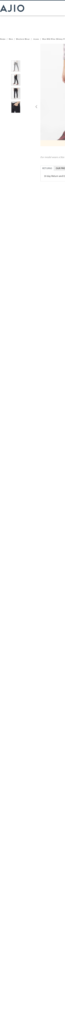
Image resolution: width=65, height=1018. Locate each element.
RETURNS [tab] (47, 168)
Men (11, 39)
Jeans (36, 39)
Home (3, 39)
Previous (35, 105)
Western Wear (23, 39)
